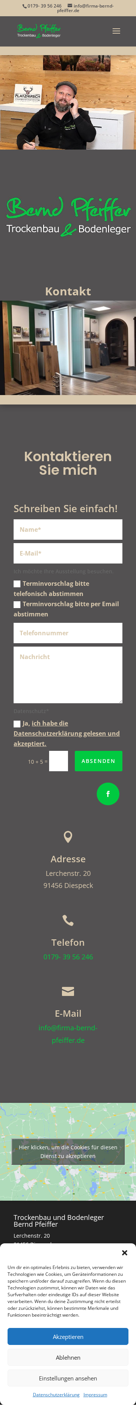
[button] (124, 1253)
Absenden (99, 760)
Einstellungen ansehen (68, 1378)
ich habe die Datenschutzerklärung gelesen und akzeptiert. (67, 733)
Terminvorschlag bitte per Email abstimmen (66, 609)
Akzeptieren (68, 1336)
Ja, (67, 733)
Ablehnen (68, 1357)
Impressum (95, 1394)
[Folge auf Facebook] (108, 794)
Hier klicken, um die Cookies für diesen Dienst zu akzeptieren (68, 1152)
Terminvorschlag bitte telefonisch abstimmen (51, 588)
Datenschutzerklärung (56, 1394)
